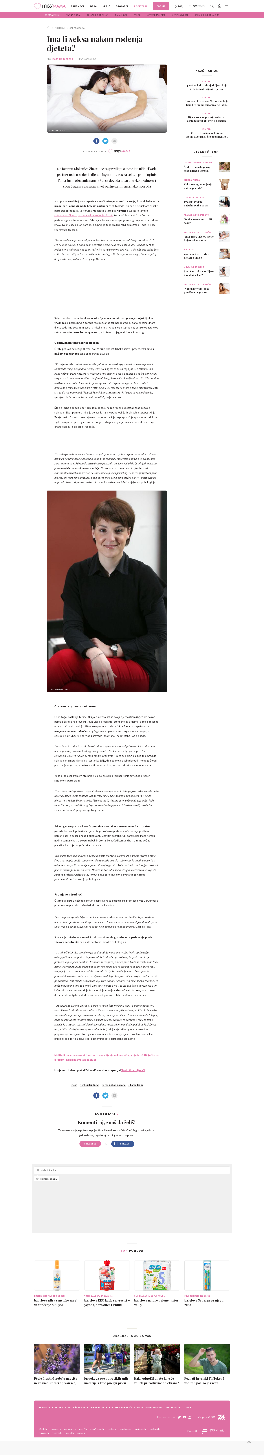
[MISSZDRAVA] (197, 6)
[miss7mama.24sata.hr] (50, 6)
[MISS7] (179, 6)
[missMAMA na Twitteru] (179, 1417)
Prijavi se (90, 1143)
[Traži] (212, 6)
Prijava (125, 1143)
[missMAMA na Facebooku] (174, 1417)
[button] (227, 6)
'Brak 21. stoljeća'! (133, 1070)
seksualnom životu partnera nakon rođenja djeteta (84, 215)
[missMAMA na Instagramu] (189, 1417)
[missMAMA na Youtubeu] (184, 1417)
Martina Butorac (62, 59)
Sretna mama (77, 28)
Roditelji (60, 28)
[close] (249, 1442)
